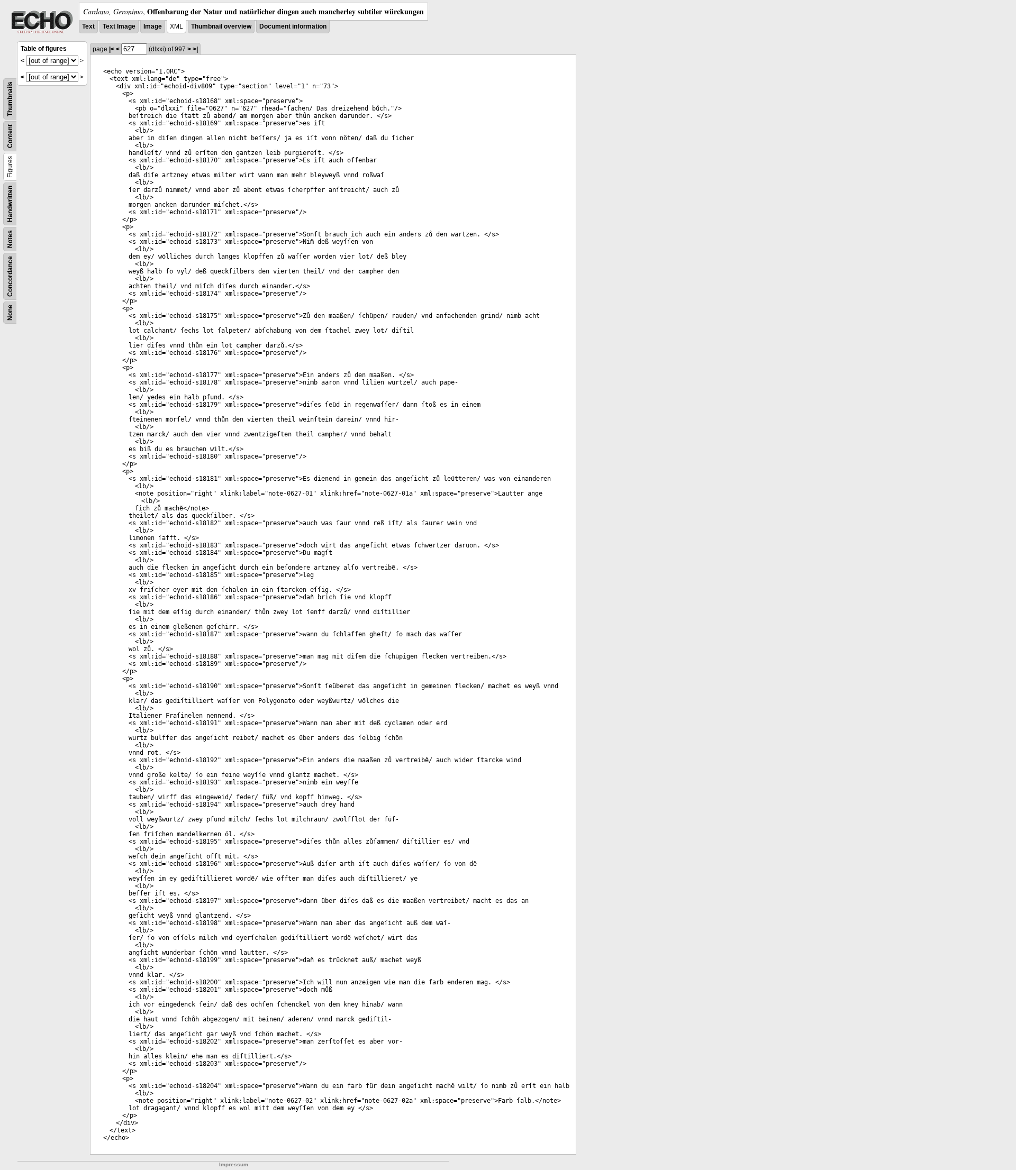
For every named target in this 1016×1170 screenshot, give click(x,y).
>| (195, 49)
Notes (10, 239)
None (10, 313)
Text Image (119, 26)
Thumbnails (10, 98)
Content (10, 136)
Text (88, 26)
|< (111, 49)
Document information (292, 26)
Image (152, 26)
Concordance (10, 276)
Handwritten (10, 204)
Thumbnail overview (221, 26)
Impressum (233, 1164)
